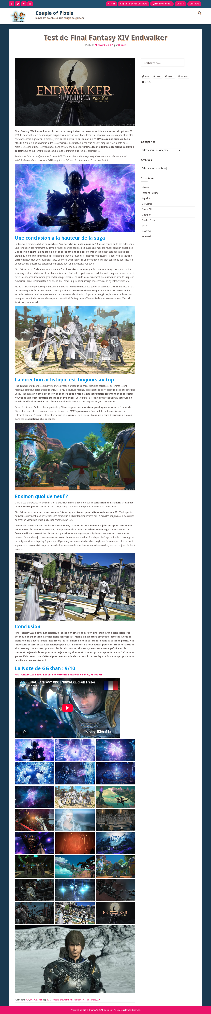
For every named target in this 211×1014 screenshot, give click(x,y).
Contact (180, 3)
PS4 (27, 1000)
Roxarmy (146, 231)
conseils (55, 1000)
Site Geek (146, 236)
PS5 (35, 1000)
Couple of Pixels (54, 13)
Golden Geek (148, 220)
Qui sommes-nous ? (161, 3)
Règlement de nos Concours (133, 3)
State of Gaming (150, 193)
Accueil (111, 3)
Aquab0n (146, 198)
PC (31, 1000)
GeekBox (146, 214)
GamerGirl (147, 209)
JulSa (144, 225)
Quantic (122, 45)
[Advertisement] (168, 113)
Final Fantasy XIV (92, 1000)
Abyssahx (146, 187)
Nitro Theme (89, 1010)
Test (40, 1000)
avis (48, 1000)
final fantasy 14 (77, 1000)
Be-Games (147, 204)
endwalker (64, 1000)
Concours (194, 3)
